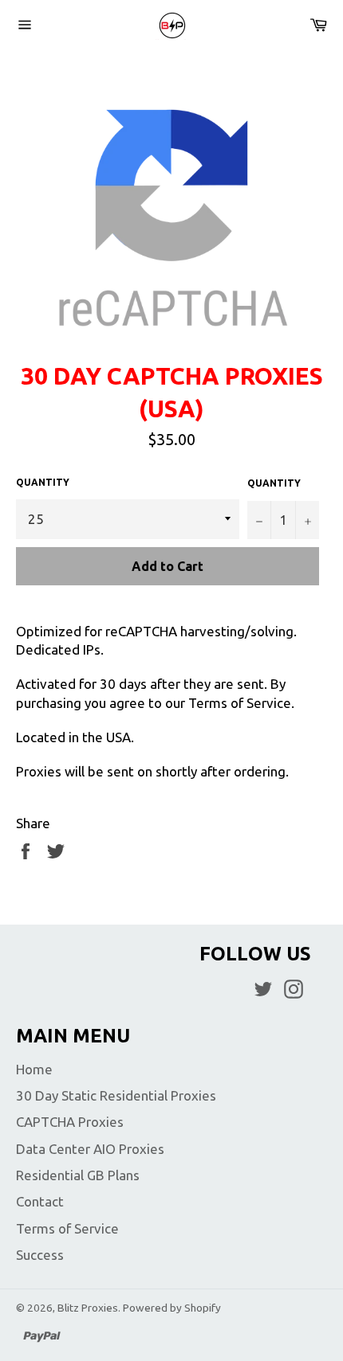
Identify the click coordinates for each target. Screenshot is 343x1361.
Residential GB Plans (78, 1175)
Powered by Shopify (172, 1307)
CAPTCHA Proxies (70, 1121)
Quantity (42, 482)
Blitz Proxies (87, 1307)
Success (40, 1254)
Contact (40, 1201)
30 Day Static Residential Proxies (116, 1095)
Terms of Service (67, 1228)
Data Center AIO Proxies (90, 1148)
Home (34, 1069)
